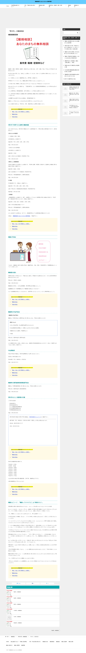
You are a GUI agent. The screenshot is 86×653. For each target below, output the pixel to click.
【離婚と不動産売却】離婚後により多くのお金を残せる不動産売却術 (71, 57)
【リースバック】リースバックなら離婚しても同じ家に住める (74, 112)
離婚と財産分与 (9, 645)
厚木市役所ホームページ (35, 416)
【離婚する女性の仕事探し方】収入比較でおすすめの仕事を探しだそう (71, 52)
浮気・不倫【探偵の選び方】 (35, 641)
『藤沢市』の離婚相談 (17, 604)
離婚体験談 (52, 641)
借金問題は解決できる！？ (15, 6)
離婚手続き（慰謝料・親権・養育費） (55, 6)
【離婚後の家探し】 (41, 6)
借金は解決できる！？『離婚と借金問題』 (19, 641)
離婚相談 (69, 6)
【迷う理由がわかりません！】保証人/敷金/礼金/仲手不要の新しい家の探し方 (74, 106)
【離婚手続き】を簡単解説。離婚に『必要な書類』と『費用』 (71, 61)
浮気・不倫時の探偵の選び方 (29, 6)
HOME (7, 641)
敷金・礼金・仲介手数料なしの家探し (21, 111)
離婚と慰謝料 (64, 641)
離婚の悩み (14, 114)
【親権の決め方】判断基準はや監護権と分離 (71, 66)
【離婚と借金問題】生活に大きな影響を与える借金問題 (71, 42)
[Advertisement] (43, 17)
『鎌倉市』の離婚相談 (17, 591)
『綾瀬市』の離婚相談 (17, 598)
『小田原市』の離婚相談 (17, 610)
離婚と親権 (71, 641)
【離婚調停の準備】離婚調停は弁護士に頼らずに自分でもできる (71, 75)
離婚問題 (23, 645)
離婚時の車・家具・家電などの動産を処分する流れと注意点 (74, 94)
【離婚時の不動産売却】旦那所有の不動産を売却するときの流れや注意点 (74, 88)
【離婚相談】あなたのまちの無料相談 (43, 1)
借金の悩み (14, 116)
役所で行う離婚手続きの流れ (70, 78)
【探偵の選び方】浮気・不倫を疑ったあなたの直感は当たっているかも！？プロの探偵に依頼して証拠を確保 (71, 47)
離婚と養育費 (17, 645)
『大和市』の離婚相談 (17, 616)
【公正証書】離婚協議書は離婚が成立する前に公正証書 (71, 70)
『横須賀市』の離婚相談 (17, 622)
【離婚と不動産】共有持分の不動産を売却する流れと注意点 (74, 100)
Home (7, 6)
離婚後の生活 (76, 6)
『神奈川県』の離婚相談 (13, 34)
